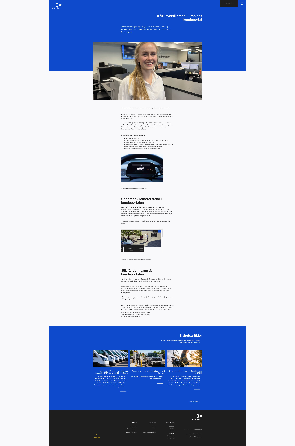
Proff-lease (171, 426)
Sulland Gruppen (198, 429)
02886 (154, 428)
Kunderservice (170, 435)
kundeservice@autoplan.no (149, 432)
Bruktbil (172, 431)
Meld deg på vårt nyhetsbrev (195, 437)
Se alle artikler (194, 402)
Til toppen (96, 438)
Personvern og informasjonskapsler (194, 434)
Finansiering (171, 433)
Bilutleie (172, 428)
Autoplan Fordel (170, 438)
